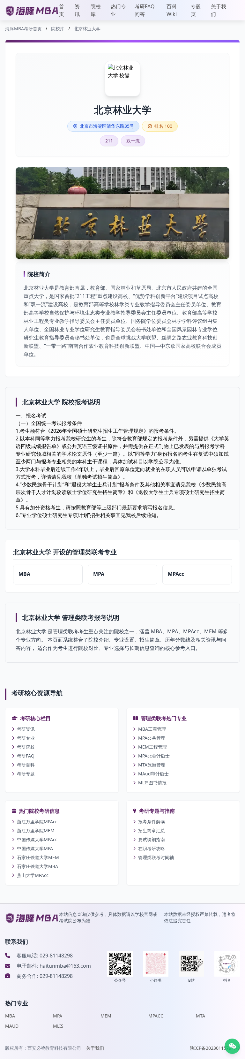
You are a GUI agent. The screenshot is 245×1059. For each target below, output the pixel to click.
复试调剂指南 (151, 839)
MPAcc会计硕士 (154, 756)
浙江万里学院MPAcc (37, 822)
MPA (98, 573)
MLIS (58, 1026)
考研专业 (26, 738)
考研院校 (26, 747)
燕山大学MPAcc (32, 875)
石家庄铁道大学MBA (37, 866)
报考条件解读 (151, 822)
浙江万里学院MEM (36, 830)
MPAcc (176, 573)
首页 (61, 10)
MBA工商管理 (152, 729)
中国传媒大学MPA (35, 848)
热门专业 (118, 10)
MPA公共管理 (151, 738)
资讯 (77, 10)
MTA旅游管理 (151, 765)
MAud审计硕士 (153, 774)
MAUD (12, 1026)
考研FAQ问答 (145, 10)
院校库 (96, 10)
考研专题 (26, 774)
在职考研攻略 (151, 848)
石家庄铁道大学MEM (38, 857)
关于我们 (218, 10)
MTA (200, 1016)
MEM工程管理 (152, 747)
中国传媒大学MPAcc (37, 839)
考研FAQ (25, 756)
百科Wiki (172, 10)
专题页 (196, 10)
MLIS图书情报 (152, 783)
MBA (24, 573)
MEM (105, 1016)
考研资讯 (26, 729)
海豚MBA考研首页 (23, 29)
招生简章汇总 (151, 830)
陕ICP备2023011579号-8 (215, 1048)
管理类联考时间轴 (156, 857)
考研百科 (26, 765)
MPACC (155, 1016)
